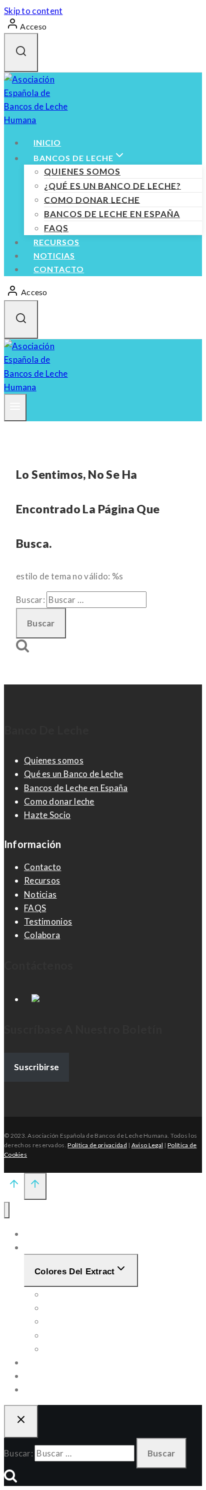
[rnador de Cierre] (21, 1421)
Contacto (59, 269)
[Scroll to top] (14, 1186)
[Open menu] (15, 408)
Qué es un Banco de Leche (73, 774)
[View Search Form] (21, 52)
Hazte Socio (47, 815)
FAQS (56, 228)
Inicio (47, 142)
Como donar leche (92, 199)
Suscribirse (36, 1067)
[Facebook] (32, 999)
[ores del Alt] (7, 1210)
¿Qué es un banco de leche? (112, 185)
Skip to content (33, 11)
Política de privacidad (97, 1145)
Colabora (42, 935)
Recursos (57, 242)
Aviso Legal (147, 1145)
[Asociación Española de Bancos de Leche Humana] (41, 120)
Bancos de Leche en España (76, 788)
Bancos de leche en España (112, 214)
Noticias (54, 255)
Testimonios (48, 921)
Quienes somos (82, 171)
